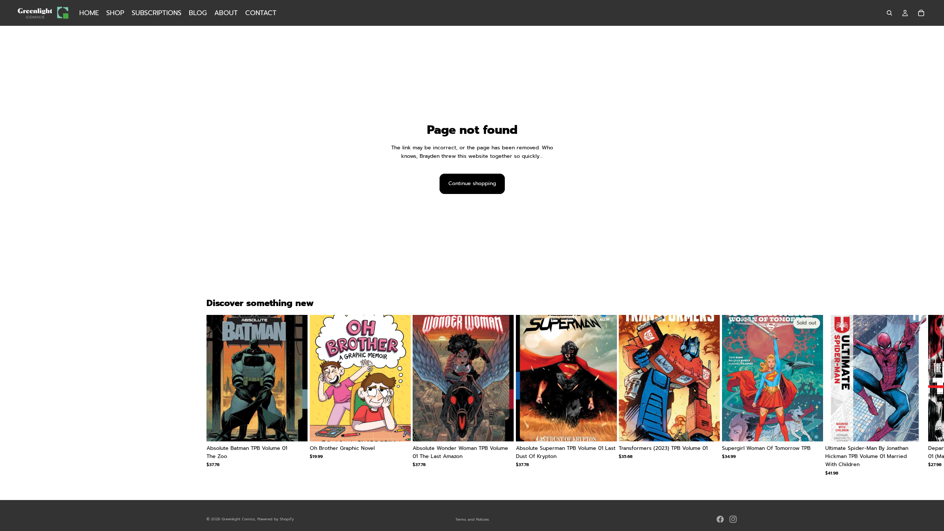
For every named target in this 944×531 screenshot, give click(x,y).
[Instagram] (733, 519)
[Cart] (921, 13)
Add (302, 430)
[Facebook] (720, 519)
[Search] (889, 13)
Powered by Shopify (275, 519)
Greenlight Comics (238, 519)
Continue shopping (472, 183)
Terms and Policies (472, 519)
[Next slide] (729, 395)
